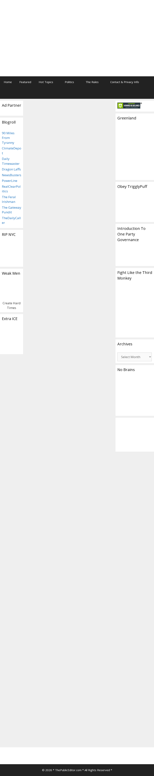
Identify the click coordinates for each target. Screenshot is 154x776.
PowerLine (9, 180)
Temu (32, 739)
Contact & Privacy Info (124, 82)
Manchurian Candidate (47, 735)
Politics (69, 82)
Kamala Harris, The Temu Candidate (47, 132)
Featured (25, 82)
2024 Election (37, 731)
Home (8, 82)
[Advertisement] (115, 29)
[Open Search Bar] (148, 93)
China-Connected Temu (43, 178)
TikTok (42, 739)
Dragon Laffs (11, 169)
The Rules (92, 82)
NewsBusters (11, 175)
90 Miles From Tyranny (8, 138)
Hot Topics (46, 82)
